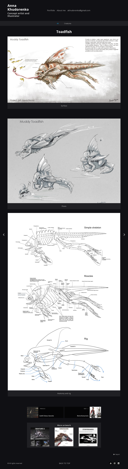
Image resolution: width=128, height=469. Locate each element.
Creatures (67, 23)
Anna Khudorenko (18, 7)
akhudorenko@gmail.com (78, 10)
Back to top (64, 463)
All (58, 23)
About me (61, 10)
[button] (116, 454)
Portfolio (51, 10)
